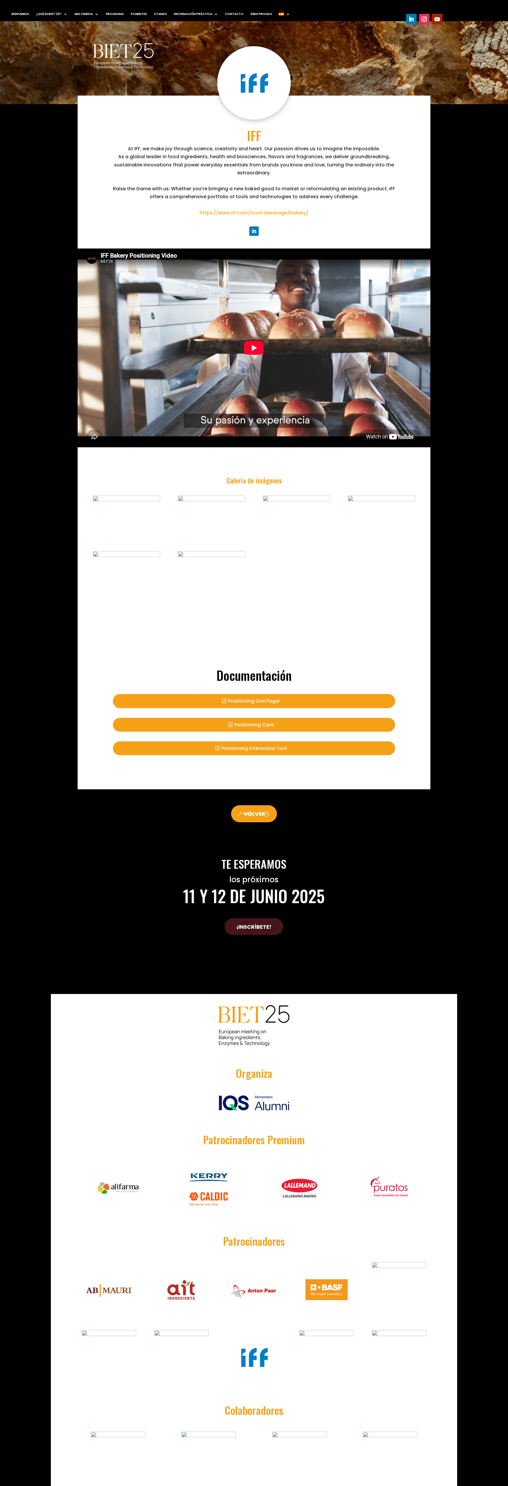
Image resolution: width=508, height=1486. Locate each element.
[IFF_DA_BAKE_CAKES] (126, 499)
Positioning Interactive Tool (254, 748)
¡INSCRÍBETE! (253, 926)
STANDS (160, 14)
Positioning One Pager (254, 701)
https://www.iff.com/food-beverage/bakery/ (254, 212)
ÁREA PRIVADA (261, 14)
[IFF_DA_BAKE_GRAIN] (381, 499)
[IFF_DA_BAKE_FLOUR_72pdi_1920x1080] (296, 499)
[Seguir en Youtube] (437, 19)
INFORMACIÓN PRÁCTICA (193, 14)
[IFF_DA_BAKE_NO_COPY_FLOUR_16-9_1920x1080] (126, 555)
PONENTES (139, 14)
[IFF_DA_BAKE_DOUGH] (211, 499)
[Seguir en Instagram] (424, 19)
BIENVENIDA (20, 14)
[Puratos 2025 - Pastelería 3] (211, 555)
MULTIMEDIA (84, 14)
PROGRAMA (115, 14)
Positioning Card (254, 724)
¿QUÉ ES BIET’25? (48, 14)
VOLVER (254, 814)
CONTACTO (234, 14)
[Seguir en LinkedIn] (411, 19)
